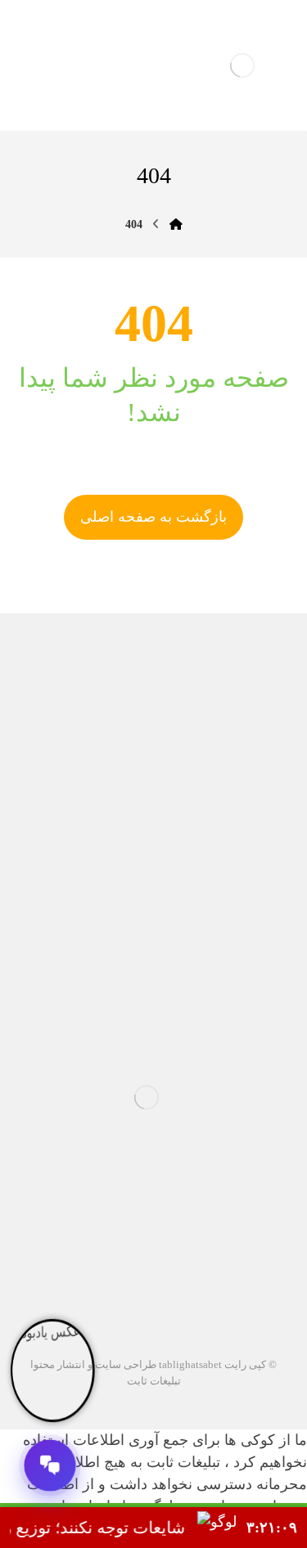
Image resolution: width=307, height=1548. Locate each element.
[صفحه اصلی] (176, 224)
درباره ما (183, 910)
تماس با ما (238, 975)
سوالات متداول (226, 942)
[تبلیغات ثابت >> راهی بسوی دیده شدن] (242, 65)
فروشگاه (124, 942)
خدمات (103, 910)
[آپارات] (193, 1254)
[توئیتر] (141, 1254)
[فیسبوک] (115, 1254)
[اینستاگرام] (167, 1254)
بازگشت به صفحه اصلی (153, 517)
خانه (255, 910)
